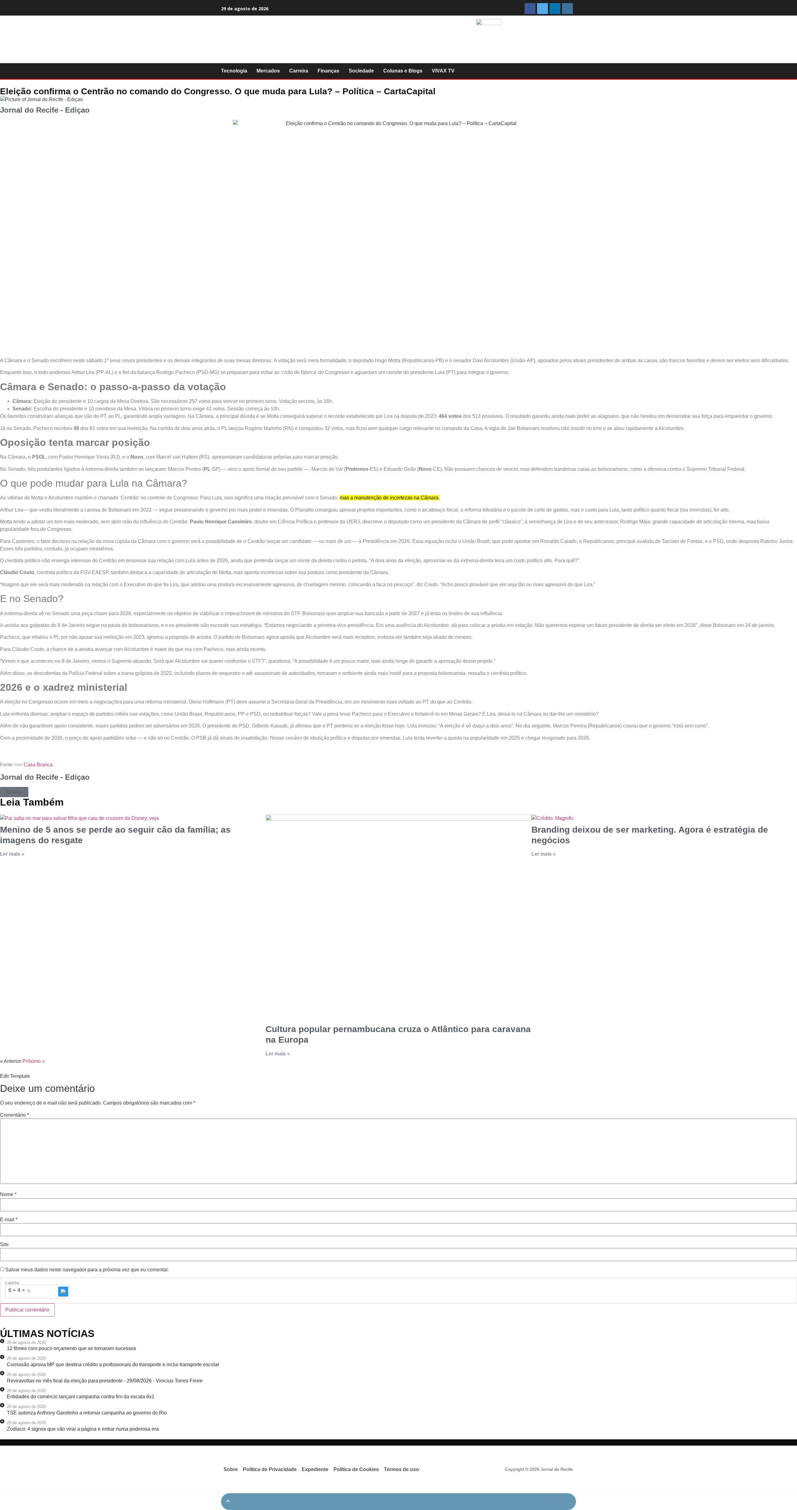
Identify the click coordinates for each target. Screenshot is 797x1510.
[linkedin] (554, 8)
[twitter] (542, 8)
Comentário (14, 1115)
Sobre (231, 1469)
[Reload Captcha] (63, 1292)
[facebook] (530, 8)
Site (4, 1244)
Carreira (298, 70)
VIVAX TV (443, 70)
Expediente (315, 1469)
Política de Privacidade (270, 1469)
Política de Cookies (356, 1469)
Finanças (328, 70)
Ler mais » (12, 854)
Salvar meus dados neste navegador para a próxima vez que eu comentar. (87, 1269)
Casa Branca (38, 764)
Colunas (14, 792)
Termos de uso (401, 1469)
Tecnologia (234, 70)
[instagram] (567, 8)
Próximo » (33, 1061)
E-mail (8, 1219)
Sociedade (361, 70)
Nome (8, 1194)
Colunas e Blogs (402, 70)
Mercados (268, 70)
